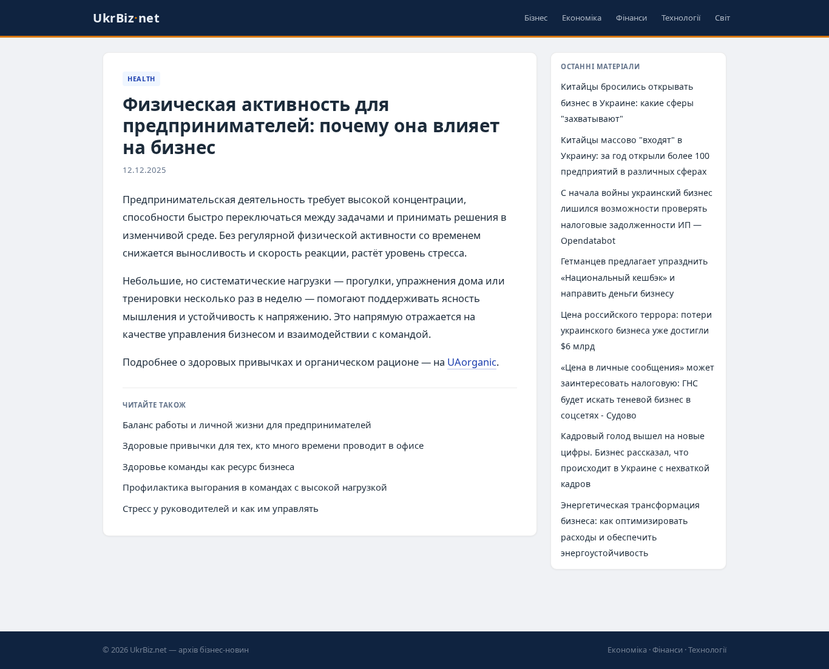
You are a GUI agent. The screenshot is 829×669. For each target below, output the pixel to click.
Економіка (581, 17)
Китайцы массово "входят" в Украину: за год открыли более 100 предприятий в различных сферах (635, 156)
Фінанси (631, 17)
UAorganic (471, 362)
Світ (722, 17)
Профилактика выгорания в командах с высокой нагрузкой (255, 487)
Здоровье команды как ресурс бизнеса (208, 466)
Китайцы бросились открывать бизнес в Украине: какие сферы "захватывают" (627, 102)
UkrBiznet (126, 18)
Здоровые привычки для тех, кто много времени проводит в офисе (273, 445)
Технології (681, 17)
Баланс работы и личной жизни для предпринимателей (247, 425)
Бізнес (535, 17)
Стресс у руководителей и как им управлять (221, 508)
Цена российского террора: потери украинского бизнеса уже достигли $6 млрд (636, 330)
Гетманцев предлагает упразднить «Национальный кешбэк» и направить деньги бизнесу (634, 277)
